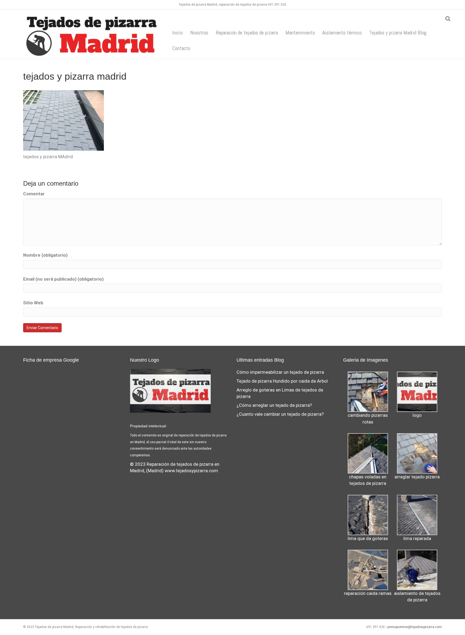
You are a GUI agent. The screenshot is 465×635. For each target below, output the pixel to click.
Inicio (177, 32)
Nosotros (199, 32)
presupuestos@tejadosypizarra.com (415, 627)
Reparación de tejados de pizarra (247, 32)
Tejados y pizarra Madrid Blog (398, 32)
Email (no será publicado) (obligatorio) (63, 279)
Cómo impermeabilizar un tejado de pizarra (280, 372)
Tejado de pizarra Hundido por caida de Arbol (282, 381)
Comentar (34, 193)
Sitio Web (33, 302)
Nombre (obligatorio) (45, 255)
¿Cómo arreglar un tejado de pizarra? (274, 405)
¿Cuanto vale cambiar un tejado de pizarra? (280, 414)
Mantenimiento (300, 32)
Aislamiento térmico (342, 32)
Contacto (181, 48)
